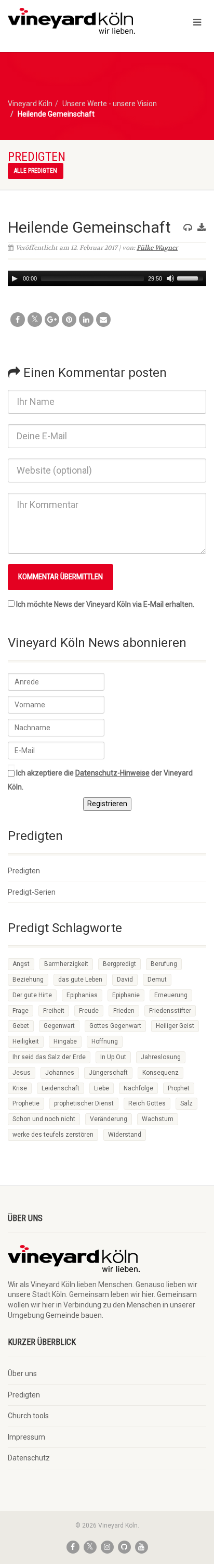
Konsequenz (160, 1072)
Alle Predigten (35, 170)
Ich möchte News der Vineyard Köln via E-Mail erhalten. (105, 604)
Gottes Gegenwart (115, 1025)
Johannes (59, 1072)
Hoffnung (104, 1041)
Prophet (179, 1088)
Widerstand (124, 1134)
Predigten (24, 871)
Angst (21, 964)
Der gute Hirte (32, 995)
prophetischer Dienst (84, 1103)
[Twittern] (35, 319)
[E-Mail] (103, 319)
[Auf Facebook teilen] (17, 319)
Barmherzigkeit (66, 964)
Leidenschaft (60, 1088)
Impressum (26, 1437)
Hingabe (65, 1041)
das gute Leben (80, 979)
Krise (19, 1088)
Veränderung (108, 1119)
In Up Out (113, 1057)
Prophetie (25, 1103)
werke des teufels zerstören (52, 1134)
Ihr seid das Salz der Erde (49, 1057)
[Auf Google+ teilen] (52, 319)
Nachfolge (138, 1088)
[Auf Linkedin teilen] (86, 319)
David (125, 979)
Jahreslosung (161, 1057)
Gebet (20, 1025)
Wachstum (157, 1119)
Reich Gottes (147, 1103)
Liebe (101, 1088)
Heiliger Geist (175, 1025)
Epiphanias (82, 995)
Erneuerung (171, 995)
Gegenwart (59, 1025)
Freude (89, 1010)
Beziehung (28, 979)
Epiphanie (126, 995)
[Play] (14, 278)
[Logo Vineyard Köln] (71, 21)
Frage (20, 1010)
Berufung (164, 964)
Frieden (124, 1010)
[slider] (191, 277)
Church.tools (28, 1416)
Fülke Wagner (157, 248)
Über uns (22, 1373)
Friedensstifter (170, 1010)
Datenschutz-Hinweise (112, 773)
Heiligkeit (25, 1041)
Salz (186, 1103)
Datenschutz (29, 1458)
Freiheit (53, 1010)
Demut (157, 979)
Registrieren (107, 803)
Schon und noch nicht (43, 1119)
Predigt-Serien (32, 892)
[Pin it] (69, 319)
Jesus (21, 1072)
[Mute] (170, 278)
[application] (107, 278)
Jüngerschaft (108, 1072)
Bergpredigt (119, 964)
